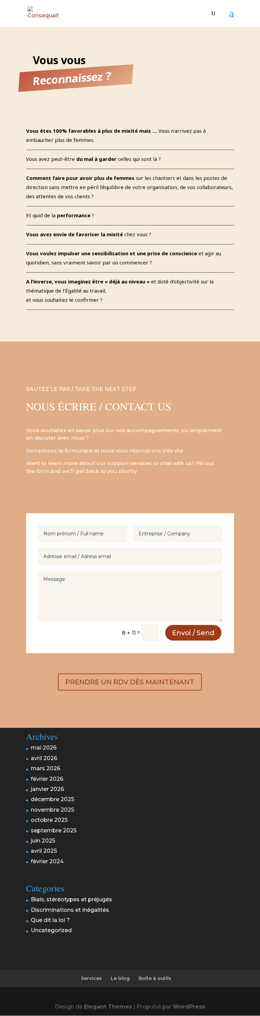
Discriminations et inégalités (70, 910)
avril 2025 (44, 851)
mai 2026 (44, 747)
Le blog (120, 978)
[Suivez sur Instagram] (34, 492)
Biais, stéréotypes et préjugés (71, 899)
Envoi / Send (193, 633)
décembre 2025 (52, 799)
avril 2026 (44, 758)
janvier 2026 (47, 789)
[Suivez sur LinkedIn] (52, 492)
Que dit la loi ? (50, 920)
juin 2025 (43, 840)
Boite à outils (154, 978)
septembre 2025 (54, 830)
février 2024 (47, 861)
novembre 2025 (52, 810)
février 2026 (47, 779)
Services (91, 978)
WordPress (189, 1006)
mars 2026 (45, 768)
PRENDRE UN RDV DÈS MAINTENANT (129, 682)
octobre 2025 (49, 820)
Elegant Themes (108, 1006)
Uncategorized (51, 930)
